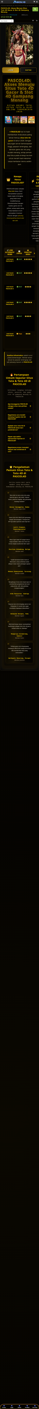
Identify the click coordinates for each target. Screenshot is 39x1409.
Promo (4, 1407)
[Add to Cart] (35, 9)
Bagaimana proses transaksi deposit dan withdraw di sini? (19, 449)
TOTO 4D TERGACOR (6, 5)
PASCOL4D (13, 15)
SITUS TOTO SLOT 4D (20, 5)
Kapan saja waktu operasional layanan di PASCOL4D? (19, 439)
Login (11, 1407)
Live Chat (34, 1407)
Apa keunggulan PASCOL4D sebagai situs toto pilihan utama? (19, 406)
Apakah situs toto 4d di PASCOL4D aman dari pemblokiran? (19, 428)
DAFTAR (28, 70)
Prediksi (27, 1407)
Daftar (19, 1407)
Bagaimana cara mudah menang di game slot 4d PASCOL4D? (19, 417)
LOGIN (10, 70)
